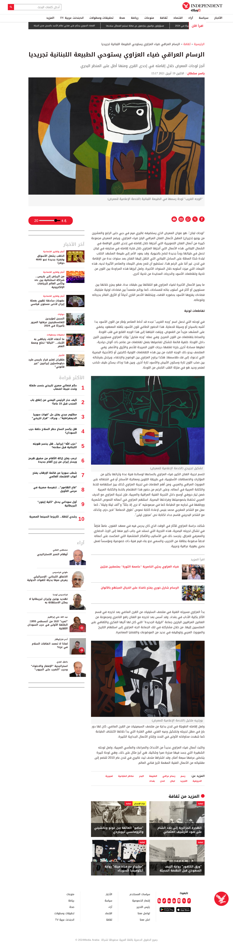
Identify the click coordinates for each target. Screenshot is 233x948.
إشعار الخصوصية (141, 900)
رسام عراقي (168, 776)
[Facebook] (189, 900)
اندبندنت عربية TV (72, 17)
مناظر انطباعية (126, 776)
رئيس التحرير (143, 907)
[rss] (159, 900)
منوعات (149, 17)
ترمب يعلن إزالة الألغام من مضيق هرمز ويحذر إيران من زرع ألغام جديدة (52, 460)
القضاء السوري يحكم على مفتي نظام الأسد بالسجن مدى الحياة (87, 26)
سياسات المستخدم (140, 894)
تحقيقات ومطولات (101, 17)
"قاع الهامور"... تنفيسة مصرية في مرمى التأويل (55, 489)
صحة (122, 17)
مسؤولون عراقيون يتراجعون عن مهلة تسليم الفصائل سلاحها (158, 26)
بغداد (152, 781)
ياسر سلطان (196, 73)
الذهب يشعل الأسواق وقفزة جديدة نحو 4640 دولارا (50, 259)
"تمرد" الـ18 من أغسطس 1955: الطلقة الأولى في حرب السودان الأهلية (47, 625)
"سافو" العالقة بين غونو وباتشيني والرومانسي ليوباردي (118, 830)
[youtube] (174, 900)
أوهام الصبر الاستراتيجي (52, 554)
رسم (183, 776)
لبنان (172, 781)
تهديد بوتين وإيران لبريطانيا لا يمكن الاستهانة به (48, 601)
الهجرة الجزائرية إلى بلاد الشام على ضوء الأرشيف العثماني (179, 830)
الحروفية (197, 781)
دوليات (61, 314)
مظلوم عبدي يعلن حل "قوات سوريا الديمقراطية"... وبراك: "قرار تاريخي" (54, 416)
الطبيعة (153, 776)
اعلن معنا (145, 919)
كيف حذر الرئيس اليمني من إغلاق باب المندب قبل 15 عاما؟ (53, 402)
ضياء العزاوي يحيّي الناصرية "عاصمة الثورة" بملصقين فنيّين (139, 566)
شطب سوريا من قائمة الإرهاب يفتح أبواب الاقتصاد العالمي (55, 474)
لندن (162, 781)
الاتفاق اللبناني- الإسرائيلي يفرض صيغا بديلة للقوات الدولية (47, 578)
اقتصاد (178, 17)
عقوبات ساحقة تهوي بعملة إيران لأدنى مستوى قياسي (47, 302)
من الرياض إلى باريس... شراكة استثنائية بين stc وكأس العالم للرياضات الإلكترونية (49, 282)
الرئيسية (199, 44)
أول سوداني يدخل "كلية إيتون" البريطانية (57, 504)
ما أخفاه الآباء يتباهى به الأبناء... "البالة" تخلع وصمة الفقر (47, 343)
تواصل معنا (144, 913)
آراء (190, 17)
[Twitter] (184, 900)
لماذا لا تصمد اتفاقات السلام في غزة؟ (50, 645)
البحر (141, 776)
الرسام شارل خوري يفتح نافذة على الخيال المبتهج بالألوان (140, 587)
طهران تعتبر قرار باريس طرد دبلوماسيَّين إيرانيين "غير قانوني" (46, 363)
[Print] (174, 219)
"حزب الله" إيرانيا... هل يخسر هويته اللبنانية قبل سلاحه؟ (55, 445)
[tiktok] (164, 900)
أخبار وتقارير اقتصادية (53, 251)
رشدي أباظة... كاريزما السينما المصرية (53, 516)
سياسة (203, 17)
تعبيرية (109, 776)
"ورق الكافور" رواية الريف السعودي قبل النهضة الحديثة (181, 869)
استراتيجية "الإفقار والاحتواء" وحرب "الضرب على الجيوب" (49, 668)
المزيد (50, 17)
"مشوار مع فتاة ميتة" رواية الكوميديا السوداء (124, 869)
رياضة (135, 17)
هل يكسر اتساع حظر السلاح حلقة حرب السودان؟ (53, 431)
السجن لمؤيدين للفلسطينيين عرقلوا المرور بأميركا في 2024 (47, 322)
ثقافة (163, 17)
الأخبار (218, 17)
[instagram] (179, 900)
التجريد (183, 781)
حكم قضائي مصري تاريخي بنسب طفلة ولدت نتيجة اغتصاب (53, 387)
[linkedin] (169, 900)
